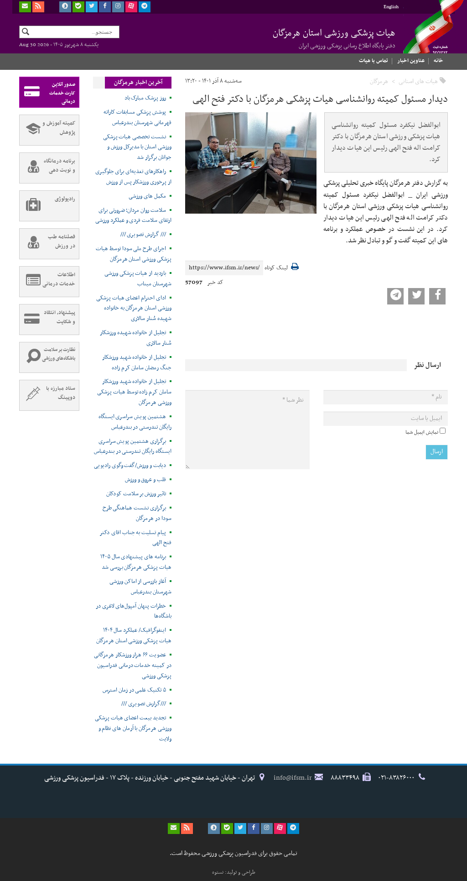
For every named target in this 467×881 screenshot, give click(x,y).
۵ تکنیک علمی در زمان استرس (134, 690)
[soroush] (65, 6)
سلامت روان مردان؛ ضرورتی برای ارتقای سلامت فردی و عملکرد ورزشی (133, 215)
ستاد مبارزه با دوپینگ (60, 393)
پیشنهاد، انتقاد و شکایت (59, 317)
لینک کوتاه (276, 268)
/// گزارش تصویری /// (143, 235)
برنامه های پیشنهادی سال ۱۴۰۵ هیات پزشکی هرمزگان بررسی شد (135, 562)
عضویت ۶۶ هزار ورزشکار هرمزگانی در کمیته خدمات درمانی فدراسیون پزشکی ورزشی (132, 665)
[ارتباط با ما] (25, 6)
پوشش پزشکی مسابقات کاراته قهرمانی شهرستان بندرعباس (137, 117)
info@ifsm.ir (293, 778)
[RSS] (38, 6)
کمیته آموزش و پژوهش (58, 128)
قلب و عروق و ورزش (145, 480)
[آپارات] (131, 6)
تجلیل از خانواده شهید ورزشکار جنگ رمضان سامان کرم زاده (136, 362)
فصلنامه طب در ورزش (61, 241)
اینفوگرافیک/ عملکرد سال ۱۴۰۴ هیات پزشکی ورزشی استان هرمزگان (133, 635)
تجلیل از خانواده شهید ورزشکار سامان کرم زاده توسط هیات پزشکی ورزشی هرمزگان (134, 392)
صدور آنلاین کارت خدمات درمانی (62, 93)
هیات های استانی (418, 81)
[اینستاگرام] (118, 6)
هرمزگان (379, 81)
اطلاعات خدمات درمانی (58, 279)
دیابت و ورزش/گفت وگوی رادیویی (130, 466)
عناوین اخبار (411, 60)
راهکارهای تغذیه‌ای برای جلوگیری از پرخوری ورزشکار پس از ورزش (133, 177)
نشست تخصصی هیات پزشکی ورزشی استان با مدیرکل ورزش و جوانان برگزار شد (137, 147)
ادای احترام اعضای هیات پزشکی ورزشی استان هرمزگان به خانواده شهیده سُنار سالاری (133, 308)
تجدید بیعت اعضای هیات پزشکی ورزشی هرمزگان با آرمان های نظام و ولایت (133, 728)
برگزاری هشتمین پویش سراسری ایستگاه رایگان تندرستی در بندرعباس (132, 446)
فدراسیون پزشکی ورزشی (425, 35)
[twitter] (92, 6)
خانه (438, 60)
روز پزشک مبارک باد (145, 98)
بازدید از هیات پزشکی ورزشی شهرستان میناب (137, 278)
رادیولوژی (65, 199)
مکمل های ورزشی (147, 196)
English (391, 7)
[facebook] (105, 6)
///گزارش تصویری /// (143, 704)
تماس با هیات (373, 60)
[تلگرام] (144, 6)
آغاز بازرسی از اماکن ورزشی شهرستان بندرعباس (140, 587)
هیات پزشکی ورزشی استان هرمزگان (334, 38)
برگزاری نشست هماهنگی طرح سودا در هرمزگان (137, 513)
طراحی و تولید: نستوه (233, 872)
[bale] (78, 6)
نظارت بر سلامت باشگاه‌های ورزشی (58, 354)
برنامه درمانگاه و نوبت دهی (59, 166)
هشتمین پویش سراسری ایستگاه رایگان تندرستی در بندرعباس (135, 422)
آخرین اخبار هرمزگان (138, 83)
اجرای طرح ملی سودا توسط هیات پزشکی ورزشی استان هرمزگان (133, 254)
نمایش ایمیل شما (421, 432)
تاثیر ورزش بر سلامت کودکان (136, 494)
